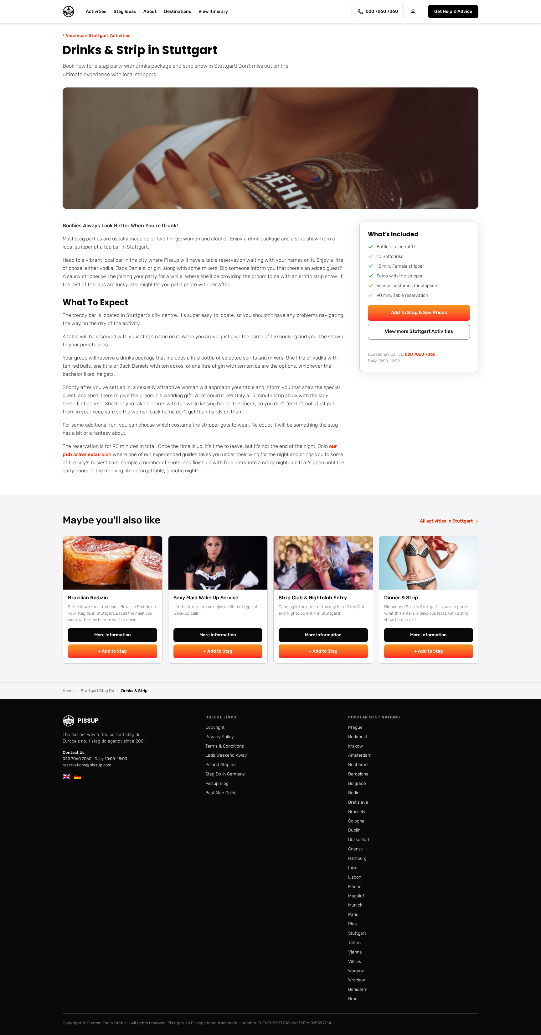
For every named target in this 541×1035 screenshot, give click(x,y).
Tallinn (354, 942)
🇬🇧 (66, 776)
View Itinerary (213, 11)
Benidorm (357, 989)
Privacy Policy (219, 736)
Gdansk (355, 849)
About (150, 11)
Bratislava (358, 802)
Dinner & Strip (401, 598)
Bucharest (358, 764)
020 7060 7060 (420, 354)
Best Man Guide (221, 793)
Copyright (214, 727)
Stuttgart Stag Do (97, 690)
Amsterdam (359, 755)
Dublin (354, 830)
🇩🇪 (77, 776)
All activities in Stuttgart (449, 521)
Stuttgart (357, 933)
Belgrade (357, 783)
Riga (352, 924)
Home (68, 690)
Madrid (355, 886)
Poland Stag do (220, 764)
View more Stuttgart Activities (96, 35)
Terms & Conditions (224, 746)
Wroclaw (356, 980)
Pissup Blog (217, 783)
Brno (353, 998)
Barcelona (358, 774)
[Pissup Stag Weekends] (69, 12)
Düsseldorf (358, 839)
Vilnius (354, 961)
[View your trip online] (413, 11)
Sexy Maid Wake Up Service (205, 598)
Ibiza (353, 867)
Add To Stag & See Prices (419, 312)
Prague (355, 727)
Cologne (356, 821)
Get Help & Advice (453, 11)
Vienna (355, 952)
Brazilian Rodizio (88, 598)
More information (112, 635)
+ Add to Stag (112, 651)
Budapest (357, 736)
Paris (353, 914)
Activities (96, 11)
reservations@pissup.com (87, 765)
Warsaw (356, 971)
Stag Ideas (125, 11)
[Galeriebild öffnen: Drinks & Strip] (270, 148)
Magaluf (356, 896)
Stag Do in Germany (225, 774)
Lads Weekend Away (226, 755)
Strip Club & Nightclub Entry (313, 598)
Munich (355, 905)
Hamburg (357, 858)
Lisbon (354, 877)
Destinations (177, 11)
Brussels (356, 811)
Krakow (355, 746)
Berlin (353, 793)
